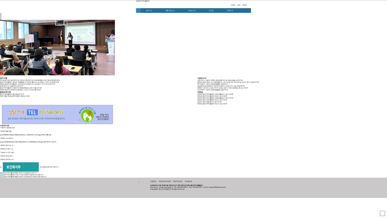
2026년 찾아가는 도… (7, 145)
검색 (238, 5)
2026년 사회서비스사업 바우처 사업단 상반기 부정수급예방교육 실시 (220, 88)
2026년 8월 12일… (6, 131)
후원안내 (230, 10)
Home (233, 5)
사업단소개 (191, 10)
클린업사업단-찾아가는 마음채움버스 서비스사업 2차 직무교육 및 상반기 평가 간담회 (226, 82)
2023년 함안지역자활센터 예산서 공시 (210, 104)
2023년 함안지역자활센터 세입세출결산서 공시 (213, 98)
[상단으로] (382, 213)
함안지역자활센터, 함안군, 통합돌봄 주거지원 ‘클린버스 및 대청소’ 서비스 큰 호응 (27, 82)
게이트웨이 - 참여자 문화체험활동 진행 (210, 84)
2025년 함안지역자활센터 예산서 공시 (210, 96)
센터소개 (149, 10)
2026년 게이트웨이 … (7, 138)
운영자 (244, 5)
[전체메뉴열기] (138, 10)
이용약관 (153, 181)
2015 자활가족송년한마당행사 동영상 (12, 96)
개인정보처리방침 (165, 181)
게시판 (211, 10)
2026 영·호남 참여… (7, 156)
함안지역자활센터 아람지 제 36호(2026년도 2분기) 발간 (18, 88)
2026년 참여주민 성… (7, 159)
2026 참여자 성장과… (50, 142)
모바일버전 (188, 181)
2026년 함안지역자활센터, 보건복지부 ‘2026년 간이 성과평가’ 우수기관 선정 (25, 84)
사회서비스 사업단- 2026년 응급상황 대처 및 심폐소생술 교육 (218, 80)
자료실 (200, 92)
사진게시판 (4, 126)
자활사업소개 (169, 10)
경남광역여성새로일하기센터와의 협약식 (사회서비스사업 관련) (218, 86)
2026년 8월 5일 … (47, 135)
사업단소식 (201, 78)
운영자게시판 (177, 181)
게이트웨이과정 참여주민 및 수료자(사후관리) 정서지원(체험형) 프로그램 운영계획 (28, 80)
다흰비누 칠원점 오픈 (7, 127)
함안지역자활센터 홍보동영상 (10, 94)
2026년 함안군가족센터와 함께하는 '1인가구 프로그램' (18, 90)
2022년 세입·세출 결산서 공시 (207, 102)
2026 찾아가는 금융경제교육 (9, 86)
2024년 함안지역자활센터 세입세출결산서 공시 (213, 94)
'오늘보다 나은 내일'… (7, 152)
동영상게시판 (5, 92)
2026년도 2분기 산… (7, 149)
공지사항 (3, 78)
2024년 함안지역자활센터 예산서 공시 (210, 100)
